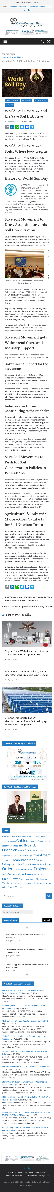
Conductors (33, 841)
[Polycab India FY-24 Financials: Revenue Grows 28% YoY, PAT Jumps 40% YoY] (27, 622)
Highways (6, 856)
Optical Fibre (44, 864)
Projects (41, 869)
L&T (11, 861)
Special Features (41, 100)
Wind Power (8, 887)
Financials (10, 850)
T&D (36, 879)
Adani (5, 836)
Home (10, 1172)
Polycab (17, 870)
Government (32, 850)
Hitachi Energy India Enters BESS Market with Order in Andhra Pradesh (27, 966)
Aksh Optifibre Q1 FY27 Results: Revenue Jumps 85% (25, 1021)
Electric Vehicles (10, 846)
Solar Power (11, 879)
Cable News (28, 1172)
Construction (44, 841)
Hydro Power (15, 856)
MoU (14, 864)
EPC (21, 845)
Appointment (14, 836)
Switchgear (29, 879)
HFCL (42, 851)
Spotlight (9, 105)
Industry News (40, 1172)
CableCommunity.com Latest (19, 984)
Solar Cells (40, 875)
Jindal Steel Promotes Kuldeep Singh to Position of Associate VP (25, 935)
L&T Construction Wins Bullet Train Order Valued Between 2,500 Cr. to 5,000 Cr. (28, 599)
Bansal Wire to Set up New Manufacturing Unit (25, 606)
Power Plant (27, 869)
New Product (24, 864)
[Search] (49, 896)
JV (3, 861)
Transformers (28, 883)
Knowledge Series (12, 100)
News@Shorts (44, 1176)
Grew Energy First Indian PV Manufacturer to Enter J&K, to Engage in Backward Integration (26, 721)
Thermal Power (17, 883)
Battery (24, 836)
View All (47, 920)
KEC (7, 860)
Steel (22, 879)
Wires (18, 887)
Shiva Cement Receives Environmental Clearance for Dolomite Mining (26, 950)
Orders (8, 869)
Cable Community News (13, 1176)
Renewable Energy (21, 874)
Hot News (18, 1172)
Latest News (26, 100)
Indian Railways (26, 856)
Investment (42, 855)
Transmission (42, 883)
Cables (22, 840)
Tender (6, 883)
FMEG (21, 850)
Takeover (44, 879)
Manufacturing (24, 860)
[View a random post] (49, 41)
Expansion (31, 845)
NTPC (34, 864)
